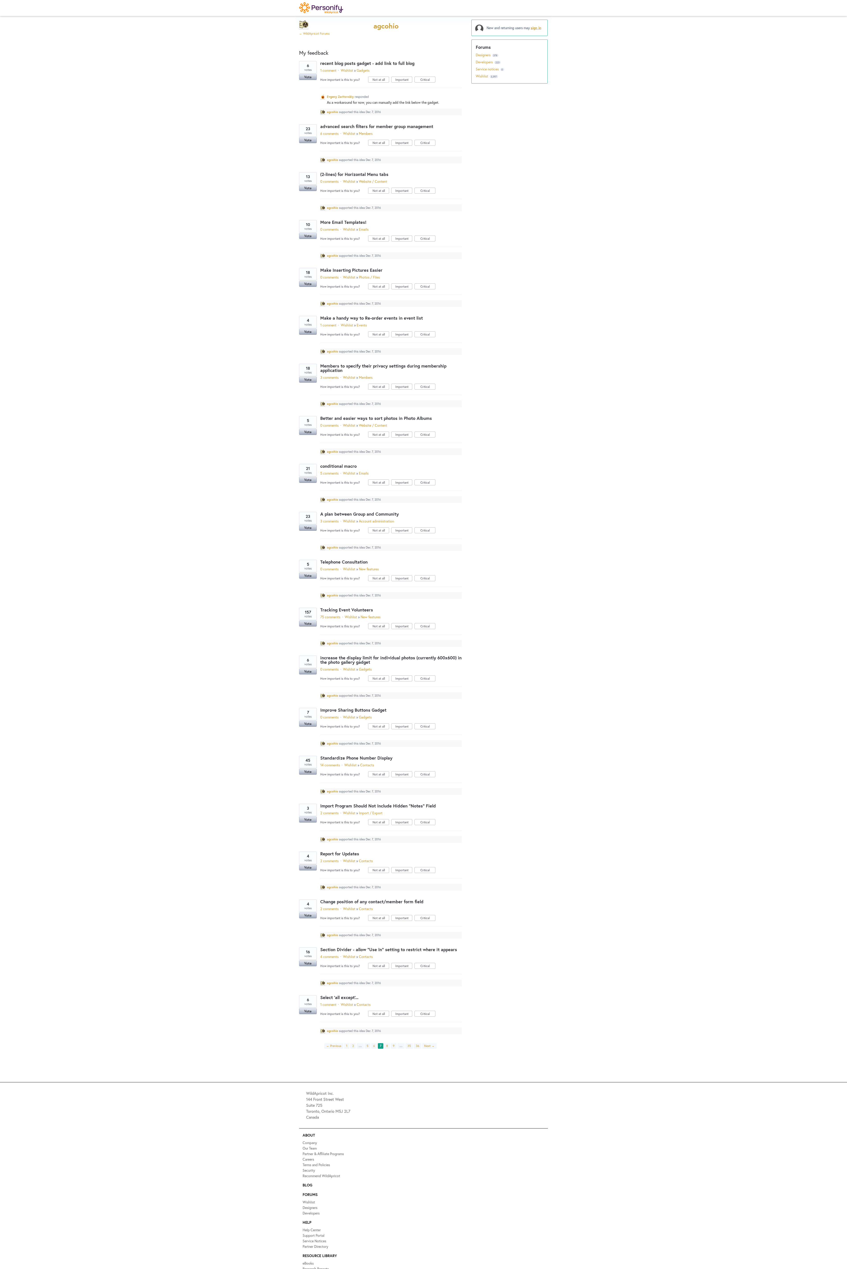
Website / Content (373, 181)
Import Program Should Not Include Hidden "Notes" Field (378, 806)
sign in (536, 27)
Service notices (488, 69)
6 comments (329, 133)
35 (409, 1046)
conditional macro (338, 466)
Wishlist (347, 70)
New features (369, 569)
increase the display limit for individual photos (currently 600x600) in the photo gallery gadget (391, 660)
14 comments (330, 765)
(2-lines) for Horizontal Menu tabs (354, 174)
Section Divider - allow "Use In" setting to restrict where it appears (388, 949)
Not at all (381, 80)
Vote (308, 77)
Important (403, 80)
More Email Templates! (343, 222)
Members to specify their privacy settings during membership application (383, 368)
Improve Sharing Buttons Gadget (353, 710)
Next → (429, 1046)
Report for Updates (339, 854)
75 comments (330, 617)
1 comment (328, 70)
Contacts (367, 765)
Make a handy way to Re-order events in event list (371, 318)
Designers (483, 55)
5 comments (329, 473)
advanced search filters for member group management (376, 126)
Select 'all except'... (339, 997)
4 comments (329, 956)
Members (366, 133)
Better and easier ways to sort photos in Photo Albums (376, 418)
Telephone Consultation (344, 562)
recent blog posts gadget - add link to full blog (367, 63)
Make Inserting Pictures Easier (351, 270)
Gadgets (363, 70)
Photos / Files (369, 277)
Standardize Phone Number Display (356, 758)
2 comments (329, 813)
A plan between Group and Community (359, 514)
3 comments (329, 377)
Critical (427, 80)
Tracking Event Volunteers (346, 610)
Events (362, 325)
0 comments (329, 181)
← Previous (333, 1046)
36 (417, 1046)
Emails (364, 229)
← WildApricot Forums (314, 33)
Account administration (376, 521)
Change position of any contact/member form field (372, 902)
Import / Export (370, 813)
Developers (485, 62)
